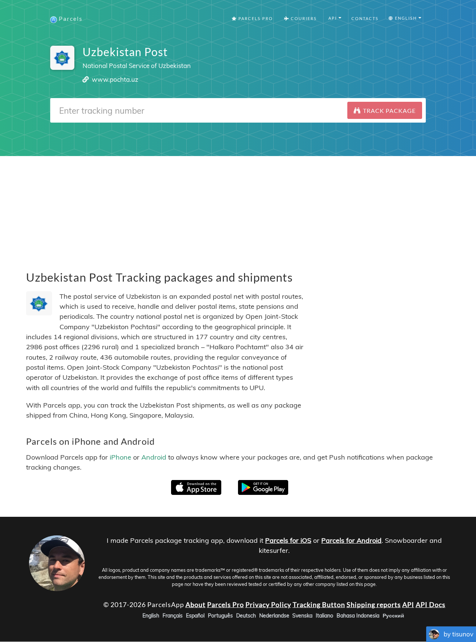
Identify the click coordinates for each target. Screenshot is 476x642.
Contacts (365, 18)
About (196, 604)
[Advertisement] (238, 208)
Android (153, 457)
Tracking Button (319, 604)
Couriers (303, 18)
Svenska (302, 616)
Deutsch (246, 616)
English (150, 616)
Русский (393, 616)
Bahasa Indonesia (358, 616)
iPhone (120, 457)
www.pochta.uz (115, 79)
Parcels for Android (351, 540)
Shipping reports (374, 604)
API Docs (431, 604)
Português (220, 616)
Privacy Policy (268, 604)
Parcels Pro (255, 18)
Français (173, 616)
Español (195, 616)
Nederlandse (274, 616)
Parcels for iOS (288, 540)
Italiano (324, 616)
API (408, 604)
